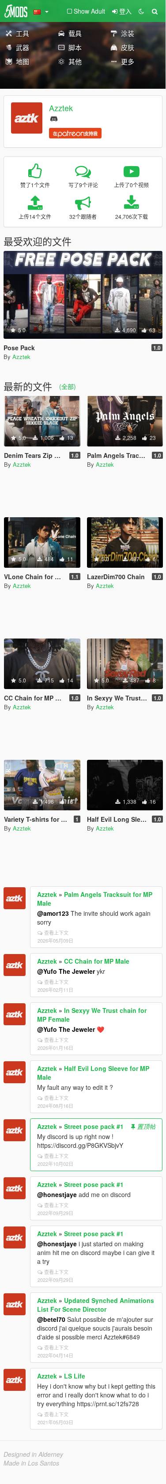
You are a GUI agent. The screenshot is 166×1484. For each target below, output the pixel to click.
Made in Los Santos (31, 1463)
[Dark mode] (141, 11)
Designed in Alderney (33, 1454)
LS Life (74, 1376)
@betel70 (51, 1319)
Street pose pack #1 (94, 1126)
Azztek (61, 107)
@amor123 (53, 913)
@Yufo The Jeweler (66, 971)
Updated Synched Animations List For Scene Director (95, 1304)
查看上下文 (56, 932)
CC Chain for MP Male (96, 961)
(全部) (67, 386)
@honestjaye (57, 1194)
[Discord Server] (54, 117)
